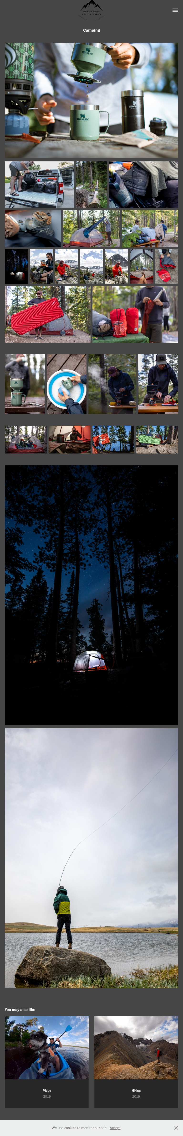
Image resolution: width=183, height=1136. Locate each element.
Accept (115, 1128)
